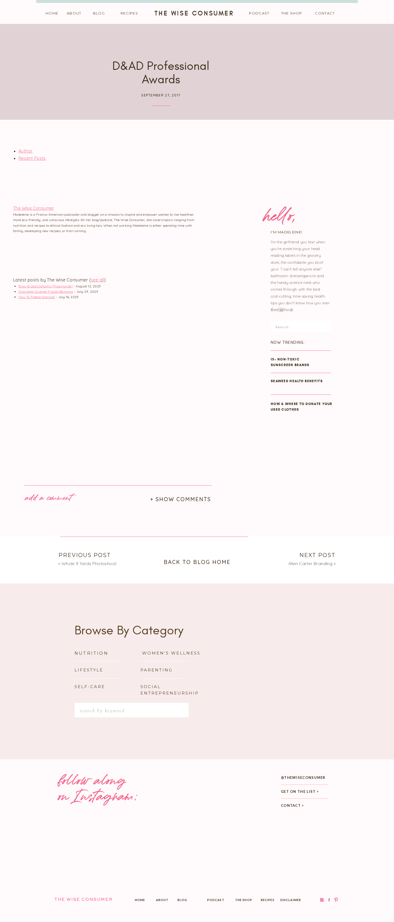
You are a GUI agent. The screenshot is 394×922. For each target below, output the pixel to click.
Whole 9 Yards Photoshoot (89, 563)
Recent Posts (32, 158)
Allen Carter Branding (310, 563)
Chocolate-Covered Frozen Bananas (45, 292)
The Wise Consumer (33, 208)
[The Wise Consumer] (53, 200)
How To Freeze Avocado (36, 297)
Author (25, 151)
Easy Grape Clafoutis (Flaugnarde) (45, 286)
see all (97, 280)
